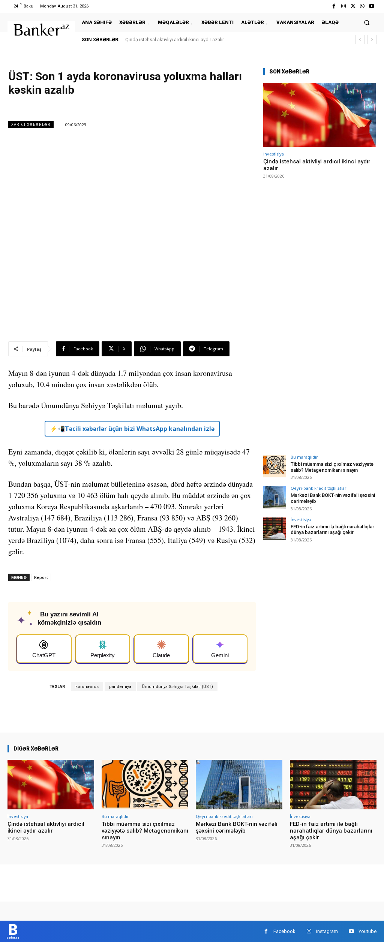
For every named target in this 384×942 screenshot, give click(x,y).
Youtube (367, 931)
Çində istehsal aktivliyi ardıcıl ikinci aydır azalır (174, 39)
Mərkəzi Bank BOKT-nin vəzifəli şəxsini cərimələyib (237, 827)
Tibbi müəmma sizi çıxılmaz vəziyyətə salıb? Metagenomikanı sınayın (332, 467)
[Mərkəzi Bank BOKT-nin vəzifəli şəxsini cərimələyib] (274, 497)
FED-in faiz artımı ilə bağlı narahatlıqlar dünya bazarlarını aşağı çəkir (332, 529)
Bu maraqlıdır (304, 457)
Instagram (327, 931)
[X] (352, 6)
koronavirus (87, 686)
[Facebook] (334, 6)
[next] (371, 39)
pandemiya (120, 686)
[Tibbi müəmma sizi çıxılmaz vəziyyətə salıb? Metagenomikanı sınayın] (274, 466)
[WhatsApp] (362, 6)
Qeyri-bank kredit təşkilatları (319, 488)
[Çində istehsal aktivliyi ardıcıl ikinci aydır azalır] (319, 115)
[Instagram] (343, 6)
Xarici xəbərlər (31, 124)
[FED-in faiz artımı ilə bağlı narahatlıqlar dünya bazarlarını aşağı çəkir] (274, 528)
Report (41, 577)
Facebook (284, 931)
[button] (366, 22)
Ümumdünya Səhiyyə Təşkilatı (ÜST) (177, 686)
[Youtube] (371, 6)
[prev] (359, 39)
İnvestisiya (273, 154)
